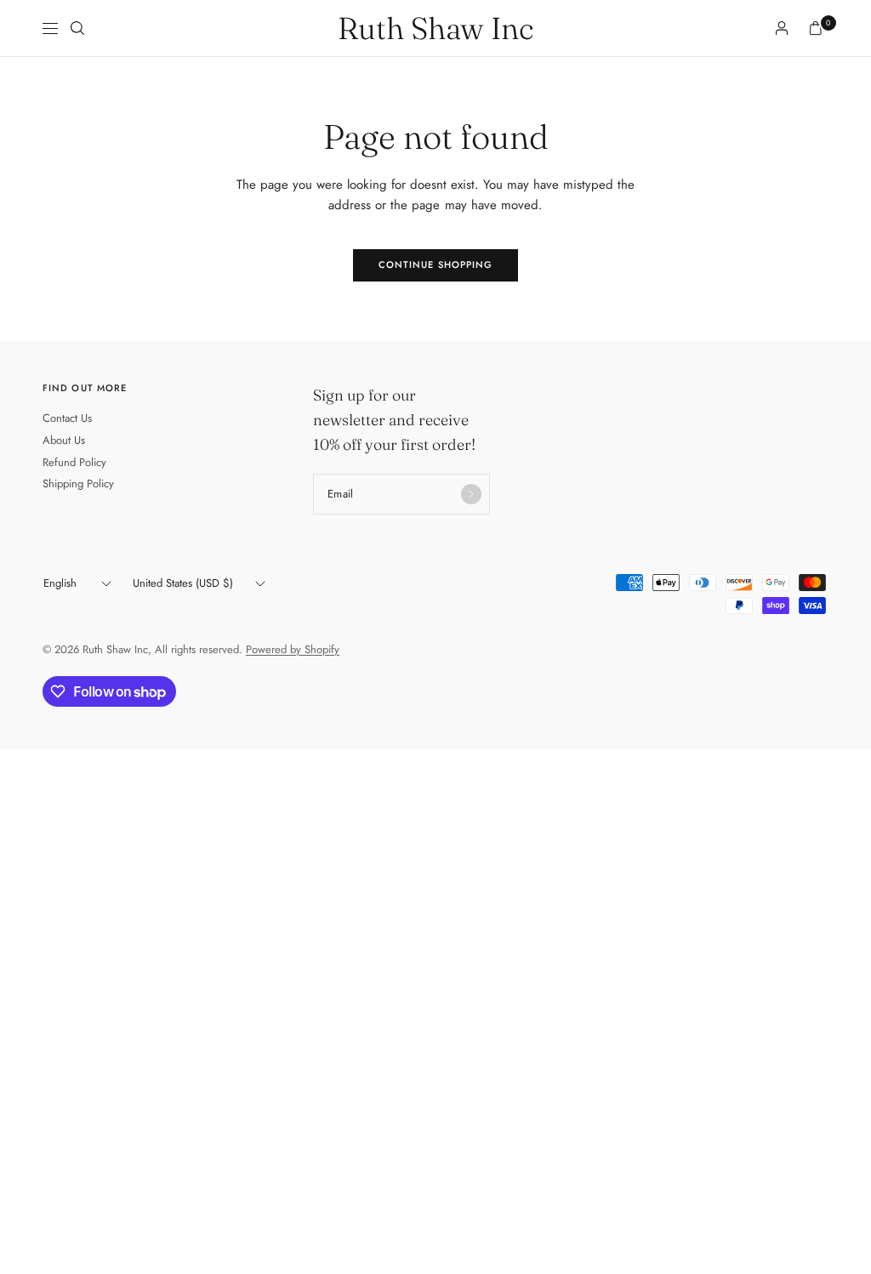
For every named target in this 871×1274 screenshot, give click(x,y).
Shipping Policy (78, 483)
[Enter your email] (471, 494)
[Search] (77, 28)
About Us (64, 440)
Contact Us (67, 418)
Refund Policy (74, 462)
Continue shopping (436, 264)
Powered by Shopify (292, 649)
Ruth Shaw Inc (435, 28)
